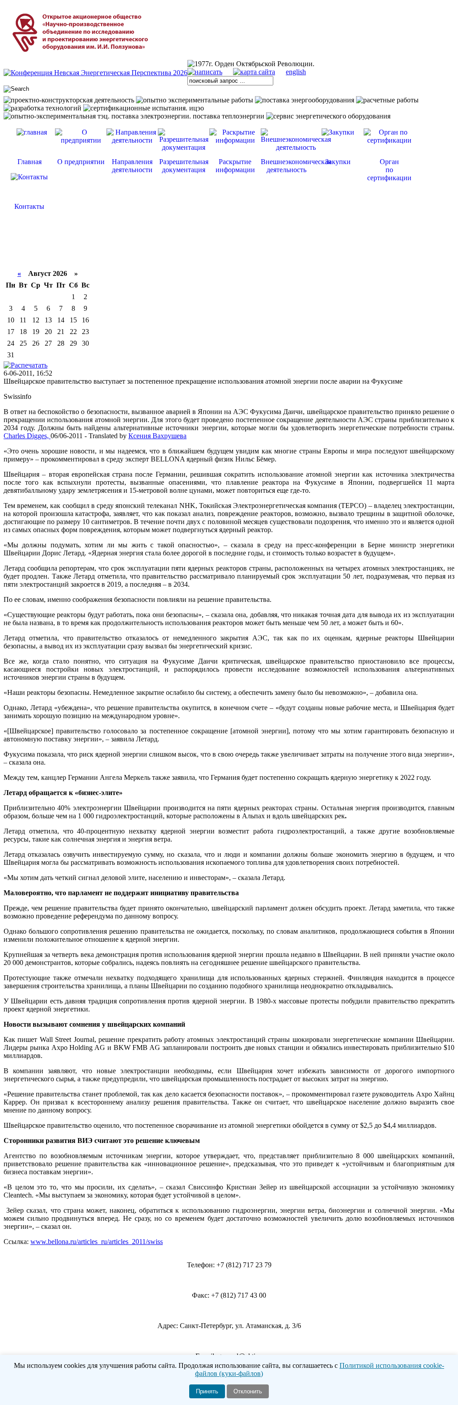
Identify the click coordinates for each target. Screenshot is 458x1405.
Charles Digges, (27, 436)
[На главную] (82, 57)
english (296, 72)
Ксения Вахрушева (157, 436)
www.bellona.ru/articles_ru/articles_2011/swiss (96, 1241)
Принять (207, 1391)
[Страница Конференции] (95, 72)
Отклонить (247, 1391)
